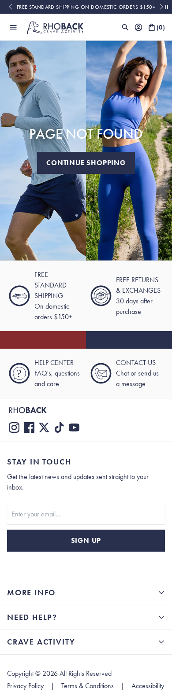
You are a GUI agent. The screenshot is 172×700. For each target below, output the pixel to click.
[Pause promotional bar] (166, 7)
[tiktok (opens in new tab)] (59, 427)
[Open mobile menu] (13, 27)
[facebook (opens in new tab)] (29, 427)
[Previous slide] (10, 7)
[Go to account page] (138, 27)
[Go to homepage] (54, 27)
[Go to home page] (86, 410)
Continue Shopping (86, 162)
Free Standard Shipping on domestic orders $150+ (86, 7)
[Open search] (125, 27)
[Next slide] (161, 7)
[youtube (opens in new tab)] (74, 427)
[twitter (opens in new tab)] (44, 427)
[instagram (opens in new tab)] (14, 427)
